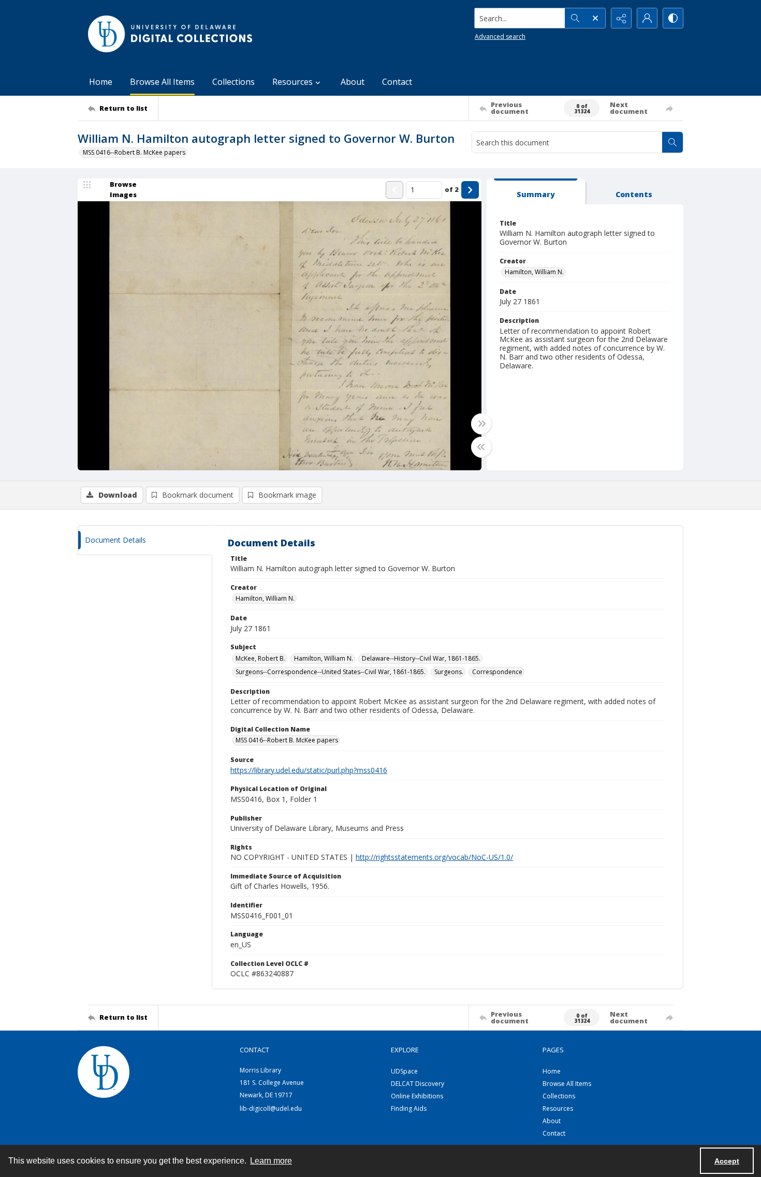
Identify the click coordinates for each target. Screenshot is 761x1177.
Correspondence (497, 671)
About (352, 81)
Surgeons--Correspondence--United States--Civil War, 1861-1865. (331, 671)
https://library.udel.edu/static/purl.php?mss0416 (308, 770)
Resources (558, 1108)
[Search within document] (672, 142)
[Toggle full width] (481, 423)
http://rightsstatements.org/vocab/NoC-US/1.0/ (434, 857)
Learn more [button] (271, 1160)
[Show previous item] (394, 190)
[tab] (536, 191)
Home (100, 81)
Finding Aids (409, 1108)
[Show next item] (470, 190)
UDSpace (404, 1071)
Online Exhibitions (417, 1096)
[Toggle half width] (481, 447)
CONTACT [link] (254, 1049)
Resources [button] (292, 81)
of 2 (452, 189)
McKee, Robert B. (260, 658)
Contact (397, 81)
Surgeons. (448, 671)
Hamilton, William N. (534, 271)
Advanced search (500, 36)
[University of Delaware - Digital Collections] (171, 34)
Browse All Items (162, 81)
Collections (233, 81)
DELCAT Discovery (417, 1083)
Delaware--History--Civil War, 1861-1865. (421, 658)
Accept (726, 1161)
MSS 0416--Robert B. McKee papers (134, 152)
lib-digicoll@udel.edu (271, 1108)
